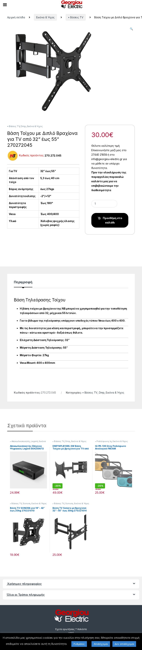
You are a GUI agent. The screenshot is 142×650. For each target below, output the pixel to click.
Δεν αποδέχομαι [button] (124, 643)
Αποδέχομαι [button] (101, 643)
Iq (110, 441)
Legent (34, 441)
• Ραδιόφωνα (102, 441)
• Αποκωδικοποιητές (20, 441)
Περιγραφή (23, 282)
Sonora (26, 503)
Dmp (23, 126)
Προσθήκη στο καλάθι (112, 220)
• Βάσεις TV (75, 17)
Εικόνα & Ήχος (45, 17)
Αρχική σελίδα (16, 17)
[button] (131, 29)
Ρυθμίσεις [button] (79, 643)
